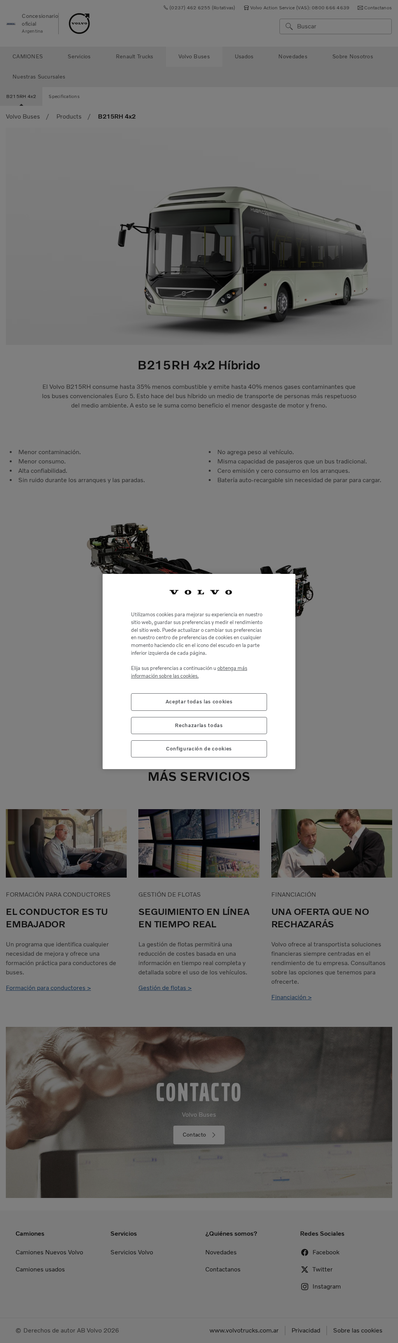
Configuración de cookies (199, 749)
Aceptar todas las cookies (199, 702)
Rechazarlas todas (199, 725)
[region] (199, 671)
